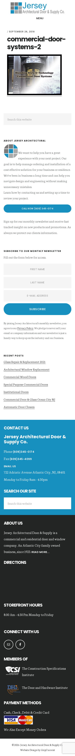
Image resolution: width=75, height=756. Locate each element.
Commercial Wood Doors (20, 377)
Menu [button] (40, 18)
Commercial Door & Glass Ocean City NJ (29, 399)
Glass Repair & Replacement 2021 (25, 362)
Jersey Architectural (37, 8)
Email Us (10, 466)
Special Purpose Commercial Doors (26, 384)
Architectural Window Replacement (27, 369)
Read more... (40, 552)
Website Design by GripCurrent (37, 750)
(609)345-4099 (21, 459)
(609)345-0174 (23, 452)
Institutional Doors (16, 392)
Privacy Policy (25, 328)
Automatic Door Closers (19, 407)
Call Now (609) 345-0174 (38, 208)
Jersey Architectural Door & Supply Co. (41, 745)
